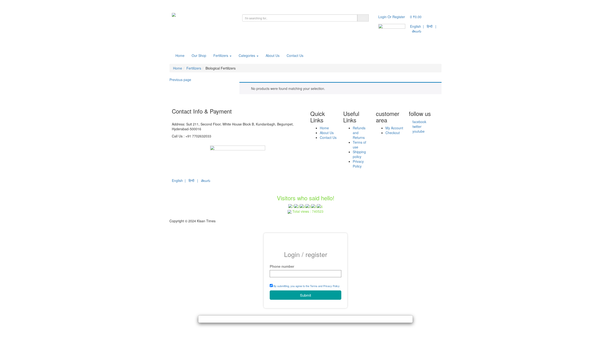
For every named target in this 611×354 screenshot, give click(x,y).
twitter (416, 126)
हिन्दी (429, 26)
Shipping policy (359, 154)
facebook (418, 121)
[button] (415, 16)
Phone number (282, 266)
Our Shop (199, 55)
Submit (305, 295)
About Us (272, 55)
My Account (394, 127)
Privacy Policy (358, 164)
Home (179, 55)
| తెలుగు (203, 180)
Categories (247, 55)
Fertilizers (221, 55)
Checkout (392, 132)
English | (418, 26)
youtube (418, 131)
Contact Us (295, 55)
